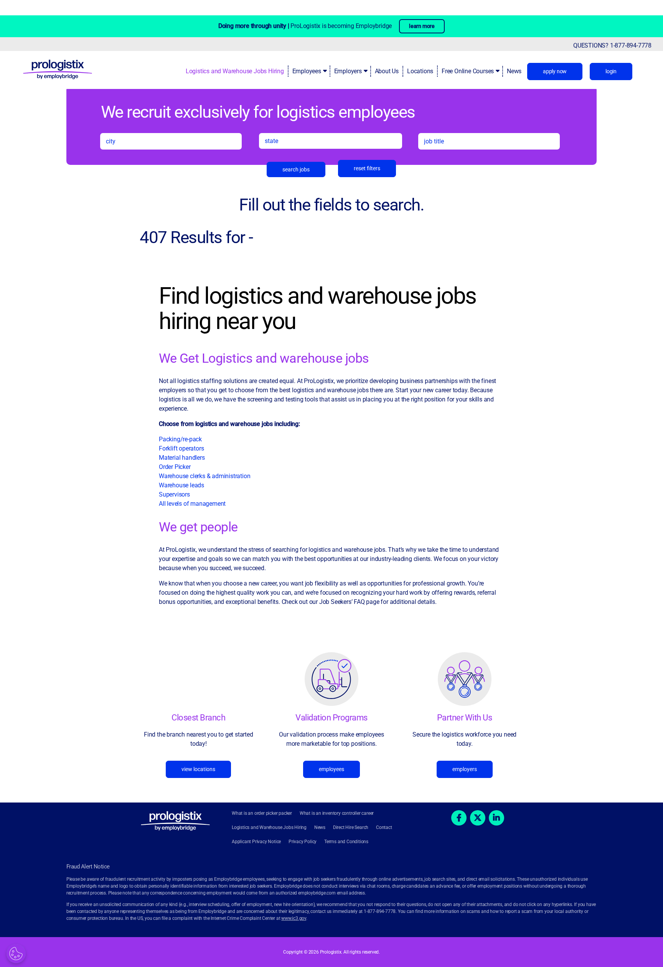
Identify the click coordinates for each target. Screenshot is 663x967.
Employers (348, 71)
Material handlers (182, 457)
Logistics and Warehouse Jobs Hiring (235, 71)
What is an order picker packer (262, 813)
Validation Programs (331, 717)
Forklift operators (181, 448)
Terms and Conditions (346, 841)
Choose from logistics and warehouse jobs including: (229, 424)
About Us (387, 71)
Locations (420, 71)
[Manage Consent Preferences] (16, 953)
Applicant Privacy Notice (256, 841)
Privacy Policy (303, 841)
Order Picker (175, 466)
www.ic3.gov (293, 918)
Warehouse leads (181, 485)
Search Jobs (296, 169)
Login (611, 71)
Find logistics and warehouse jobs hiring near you (317, 308)
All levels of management (192, 503)
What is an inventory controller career (337, 813)
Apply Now (555, 71)
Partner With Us (464, 717)
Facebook (459, 818)
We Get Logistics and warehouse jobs (264, 358)
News (514, 71)
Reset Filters (367, 168)
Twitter (477, 818)
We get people (198, 526)
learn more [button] (422, 26)
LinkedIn (496, 818)
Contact (384, 827)
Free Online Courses (468, 71)
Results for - (196, 237)
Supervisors (174, 494)
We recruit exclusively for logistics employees (258, 111)
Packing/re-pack (181, 439)
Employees (306, 71)
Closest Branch (198, 717)
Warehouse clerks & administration (204, 476)
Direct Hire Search (350, 827)
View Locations (198, 769)
